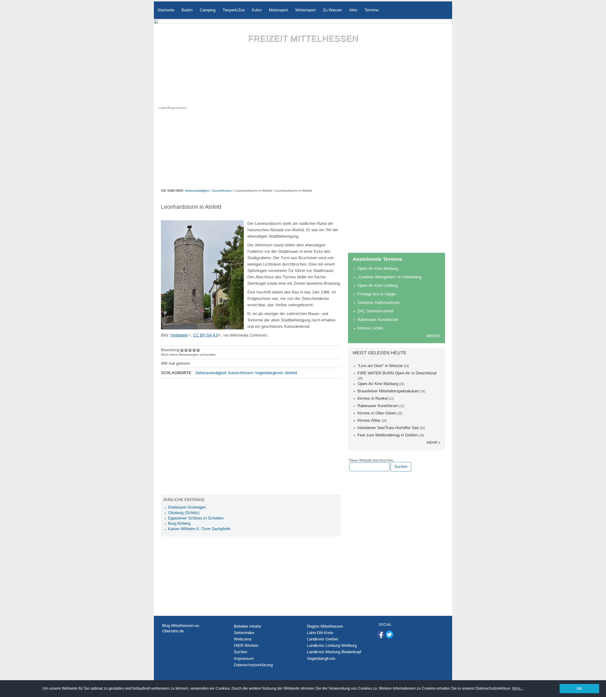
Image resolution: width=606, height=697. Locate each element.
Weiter (433, 336)
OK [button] (579, 688)
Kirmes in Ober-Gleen (376, 413)
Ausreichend (186, 350)
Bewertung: (170, 350)
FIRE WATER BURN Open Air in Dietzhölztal (397, 373)
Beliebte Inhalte (247, 626)
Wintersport (305, 10)
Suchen (240, 652)
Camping (207, 10)
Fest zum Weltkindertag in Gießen (387, 435)
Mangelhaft (182, 350)
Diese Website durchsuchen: (371, 460)
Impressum (244, 658)
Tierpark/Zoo (234, 10)
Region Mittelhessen (325, 626)
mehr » (433, 442)
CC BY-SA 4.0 (205, 335)
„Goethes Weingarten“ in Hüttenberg (389, 277)
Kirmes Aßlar (368, 420)
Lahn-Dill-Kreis (320, 632)
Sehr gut (198, 350)
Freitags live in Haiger (376, 294)
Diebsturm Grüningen (187, 507)
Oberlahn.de (173, 631)
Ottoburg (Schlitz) (184, 513)
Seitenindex (244, 632)
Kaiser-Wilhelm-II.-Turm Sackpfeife (199, 529)
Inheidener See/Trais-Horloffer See (388, 428)
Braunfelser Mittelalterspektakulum (388, 391)
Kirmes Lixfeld (370, 328)
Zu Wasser (332, 10)
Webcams (243, 639)
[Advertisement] (303, 152)
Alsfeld (291, 373)
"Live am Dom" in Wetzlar (380, 366)
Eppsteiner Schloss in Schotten (195, 518)
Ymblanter (179, 335)
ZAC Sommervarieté (375, 311)
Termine (372, 10)
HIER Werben (246, 645)
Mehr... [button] (517, 688)
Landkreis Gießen (322, 639)
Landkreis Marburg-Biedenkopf (334, 652)
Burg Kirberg (179, 523)
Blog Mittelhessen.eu (180, 625)
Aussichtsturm (222, 190)
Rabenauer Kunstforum (377, 319)
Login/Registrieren (173, 108)
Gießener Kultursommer (378, 302)
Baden (187, 10)
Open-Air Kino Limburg (377, 285)
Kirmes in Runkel (372, 398)
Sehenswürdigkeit (197, 190)
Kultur (257, 10)
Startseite (165, 10)
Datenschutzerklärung (253, 665)
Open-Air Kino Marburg (377, 268)
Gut (194, 350)
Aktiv (353, 10)
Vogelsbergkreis (269, 373)
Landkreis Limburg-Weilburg (332, 645)
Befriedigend (190, 350)
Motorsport (278, 10)
